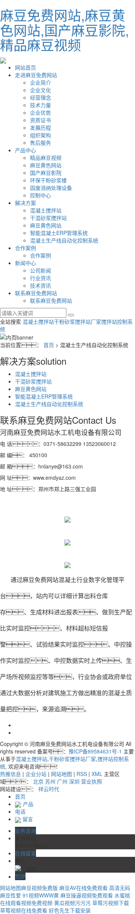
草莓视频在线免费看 (23, 910)
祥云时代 (48, 789)
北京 (38, 781)
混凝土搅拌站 (46, 210)
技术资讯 (40, 285)
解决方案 (25, 202)
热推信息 (10, 774)
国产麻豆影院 (46, 172)
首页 (49, 345)
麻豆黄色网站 (46, 165)
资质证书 (40, 120)
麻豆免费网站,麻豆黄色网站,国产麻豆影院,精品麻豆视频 (64, 29)
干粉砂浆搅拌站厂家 (77, 321)
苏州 (50, 781)
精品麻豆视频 (46, 157)
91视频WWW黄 (40, 895)
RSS (81, 774)
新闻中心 (25, 263)
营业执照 (91, 781)
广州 (62, 781)
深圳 (74, 781)
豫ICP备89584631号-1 (95, 751)
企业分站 (36, 774)
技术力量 (40, 105)
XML (97, 774)
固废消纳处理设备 (51, 187)
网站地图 (61, 774)
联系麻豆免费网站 (36, 293)
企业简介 (40, 82)
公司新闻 (40, 270)
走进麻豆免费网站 (36, 75)
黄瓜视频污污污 (72, 902)
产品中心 (25, 150)
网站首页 (25, 67)
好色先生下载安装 (70, 910)
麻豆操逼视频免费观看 (86, 895)
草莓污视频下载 (110, 902)
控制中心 (40, 195)
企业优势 (40, 112)
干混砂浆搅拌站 (48, 217)
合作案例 (25, 248)
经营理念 (40, 97)
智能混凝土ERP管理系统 (59, 232)
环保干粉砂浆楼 (48, 180)
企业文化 (40, 90)
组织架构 (40, 135)
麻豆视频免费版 (39, 887)
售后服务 (40, 142)
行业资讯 (40, 278)
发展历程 (40, 127)
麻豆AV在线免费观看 (83, 887)
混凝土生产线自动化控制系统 (64, 240)
